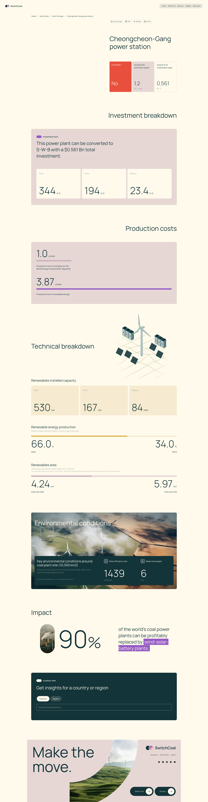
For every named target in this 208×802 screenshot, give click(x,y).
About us (180, 6)
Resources (196, 6)
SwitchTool (171, 6)
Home (164, 6)
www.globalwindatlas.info (45, 579)
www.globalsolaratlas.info (65, 579)
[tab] (43, 698)
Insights (188, 6)
